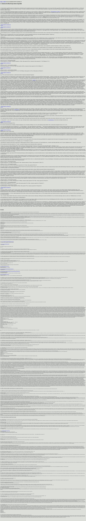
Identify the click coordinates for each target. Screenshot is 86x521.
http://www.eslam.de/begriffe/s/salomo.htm (4, 274)
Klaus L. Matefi (3, 1)
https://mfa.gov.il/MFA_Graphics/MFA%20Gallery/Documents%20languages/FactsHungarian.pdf (10, 271)
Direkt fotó (2, 25)
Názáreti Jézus (16, 109)
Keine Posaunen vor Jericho (55, 11)
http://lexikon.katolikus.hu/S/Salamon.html (4, 266)
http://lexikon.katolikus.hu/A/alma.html (6, 430)
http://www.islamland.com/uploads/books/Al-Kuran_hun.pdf (7, 241)
